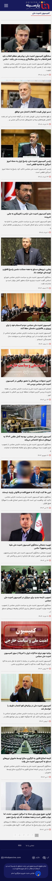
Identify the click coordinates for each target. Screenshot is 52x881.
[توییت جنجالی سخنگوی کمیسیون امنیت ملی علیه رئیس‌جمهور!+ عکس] (26, 527)
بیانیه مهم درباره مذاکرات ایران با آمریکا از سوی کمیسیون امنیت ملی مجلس (27, 655)
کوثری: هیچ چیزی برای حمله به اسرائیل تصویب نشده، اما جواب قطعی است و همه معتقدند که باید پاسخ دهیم (27, 816)
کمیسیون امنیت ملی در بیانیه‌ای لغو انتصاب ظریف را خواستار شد (29, 707)
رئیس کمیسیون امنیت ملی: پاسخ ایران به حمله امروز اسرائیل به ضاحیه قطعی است (29, 163)
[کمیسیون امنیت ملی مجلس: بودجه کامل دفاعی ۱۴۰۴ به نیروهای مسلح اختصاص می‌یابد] (26, 419)
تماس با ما (30, 845)
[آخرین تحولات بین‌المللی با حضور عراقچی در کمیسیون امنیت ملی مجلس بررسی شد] (26, 363)
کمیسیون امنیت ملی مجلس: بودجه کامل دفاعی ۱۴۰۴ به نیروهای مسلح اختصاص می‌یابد (27, 438)
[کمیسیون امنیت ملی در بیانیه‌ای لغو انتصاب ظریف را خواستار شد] (26, 688)
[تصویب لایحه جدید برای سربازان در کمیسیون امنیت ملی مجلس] (26, 580)
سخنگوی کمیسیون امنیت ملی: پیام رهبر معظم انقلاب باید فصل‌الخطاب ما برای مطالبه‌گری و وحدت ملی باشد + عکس (26, 58)
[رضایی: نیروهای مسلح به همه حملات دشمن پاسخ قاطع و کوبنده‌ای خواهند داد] (26, 252)
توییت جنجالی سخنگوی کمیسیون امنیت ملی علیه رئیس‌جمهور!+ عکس (30, 547)
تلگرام (38, 857)
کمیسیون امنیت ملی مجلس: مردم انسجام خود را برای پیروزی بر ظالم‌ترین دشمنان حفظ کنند (28, 327)
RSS (19, 845)
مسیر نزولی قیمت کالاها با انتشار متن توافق (33, 112)
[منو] (6, 6)
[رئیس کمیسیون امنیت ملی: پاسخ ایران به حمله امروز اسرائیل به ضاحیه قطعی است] (26, 143)
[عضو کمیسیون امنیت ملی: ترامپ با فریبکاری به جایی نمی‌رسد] (26, 196)
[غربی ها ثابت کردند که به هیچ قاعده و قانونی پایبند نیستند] (26, 474)
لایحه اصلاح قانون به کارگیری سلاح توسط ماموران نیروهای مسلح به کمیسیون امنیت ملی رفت (27, 760)
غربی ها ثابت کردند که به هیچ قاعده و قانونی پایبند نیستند (26, 492)
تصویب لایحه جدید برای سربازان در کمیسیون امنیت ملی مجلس (27, 599)
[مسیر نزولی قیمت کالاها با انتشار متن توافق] (26, 94)
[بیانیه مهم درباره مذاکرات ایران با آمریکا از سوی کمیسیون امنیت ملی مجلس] (26, 635)
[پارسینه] (36, 5)
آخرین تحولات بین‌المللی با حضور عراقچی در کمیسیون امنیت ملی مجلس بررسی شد (28, 383)
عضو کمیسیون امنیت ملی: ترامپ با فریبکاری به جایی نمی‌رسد (29, 215)
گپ (48, 857)
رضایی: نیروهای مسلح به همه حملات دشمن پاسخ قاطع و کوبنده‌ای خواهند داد (27, 271)
